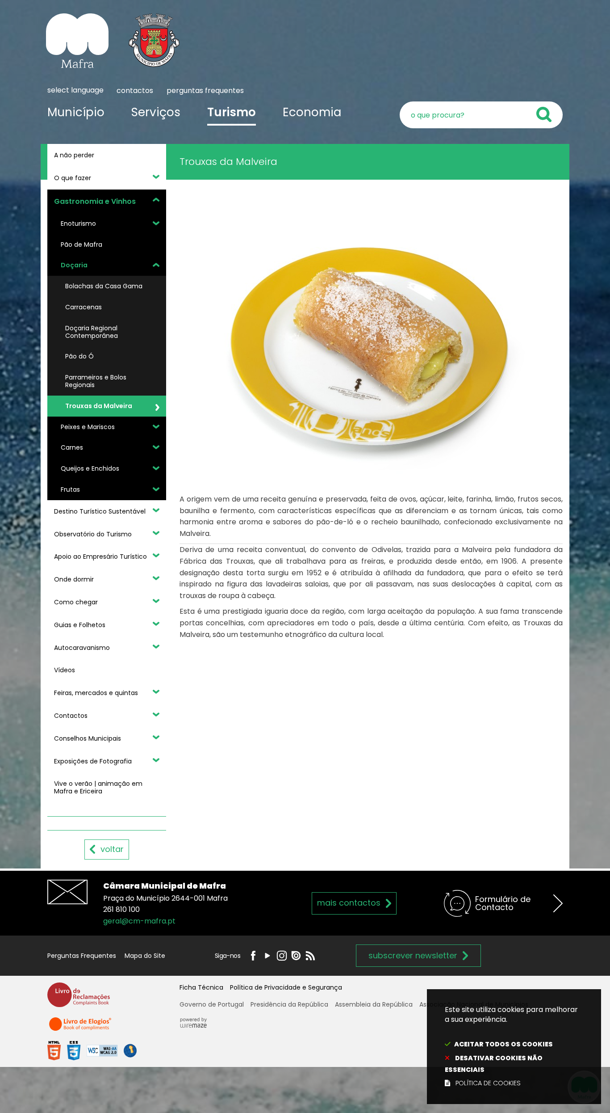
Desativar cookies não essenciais (494, 1064)
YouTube (267, 956)
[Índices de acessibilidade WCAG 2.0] (92, 1050)
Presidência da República (289, 1004)
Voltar (112, 849)
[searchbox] (481, 114)
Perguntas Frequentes (81, 955)
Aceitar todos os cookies (503, 1044)
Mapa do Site (145, 955)
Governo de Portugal (212, 1004)
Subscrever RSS (310, 956)
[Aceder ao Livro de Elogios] (80, 1028)
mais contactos (348, 902)
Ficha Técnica (201, 987)
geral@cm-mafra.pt (139, 921)
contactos (135, 90)
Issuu (296, 956)
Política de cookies (488, 1083)
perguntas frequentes (205, 90)
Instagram (282, 956)
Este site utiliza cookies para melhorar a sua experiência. (511, 1046)
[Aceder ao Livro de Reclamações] (78, 999)
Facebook (253, 956)
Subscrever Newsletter (412, 955)
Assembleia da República (374, 1004)
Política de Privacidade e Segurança (286, 987)
